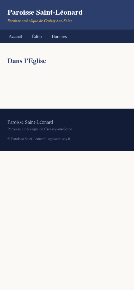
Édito (37, 36)
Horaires (59, 36)
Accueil (15, 36)
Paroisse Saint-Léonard (45, 14)
